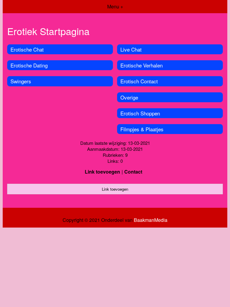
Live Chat (131, 49)
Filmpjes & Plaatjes (142, 129)
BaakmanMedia (150, 220)
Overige (129, 97)
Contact (133, 171)
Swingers (20, 81)
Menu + (115, 6)
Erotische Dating (29, 65)
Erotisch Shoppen (140, 113)
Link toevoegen (102, 171)
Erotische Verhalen (141, 65)
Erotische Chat (27, 49)
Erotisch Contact (139, 81)
